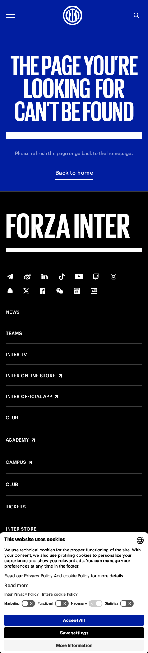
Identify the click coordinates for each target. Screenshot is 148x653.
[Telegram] (10, 276)
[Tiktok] (61, 276)
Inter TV (16, 355)
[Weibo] (27, 276)
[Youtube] (79, 276)
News (12, 312)
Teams (14, 333)
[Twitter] (26, 290)
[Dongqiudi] (77, 290)
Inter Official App (29, 397)
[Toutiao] (94, 290)
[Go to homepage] (72, 15)
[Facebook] (42, 290)
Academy (17, 440)
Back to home (74, 172)
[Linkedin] (44, 276)
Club (12, 418)
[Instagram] (113, 276)
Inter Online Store (31, 376)
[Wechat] (59, 290)
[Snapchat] (10, 290)
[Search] (136, 15)
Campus (16, 462)
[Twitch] (96, 276)
